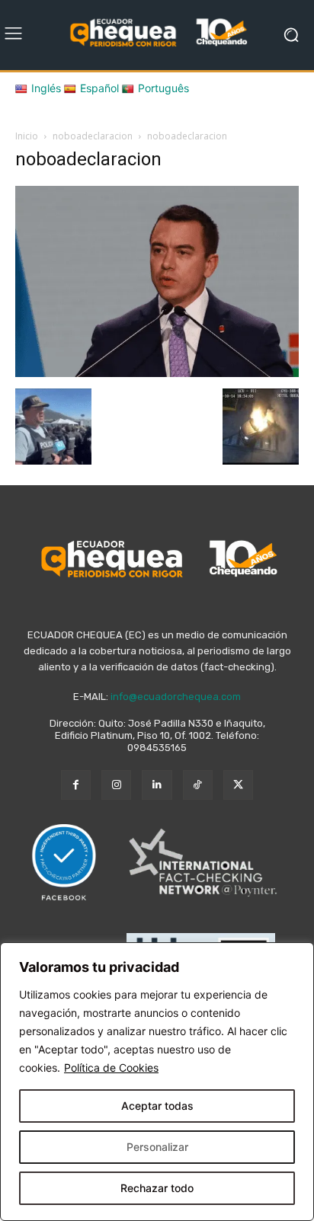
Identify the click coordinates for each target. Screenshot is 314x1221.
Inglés (46, 88)
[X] (238, 785)
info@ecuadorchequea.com (176, 696)
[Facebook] (76, 785)
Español (99, 88)
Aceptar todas (157, 1105)
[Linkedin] (156, 785)
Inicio (26, 135)
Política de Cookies (111, 1067)
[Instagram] (116, 785)
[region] (157, 1081)
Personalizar (157, 1146)
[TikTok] (198, 785)
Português (163, 88)
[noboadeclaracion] (157, 372)
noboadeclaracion (93, 135)
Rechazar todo (157, 1187)
